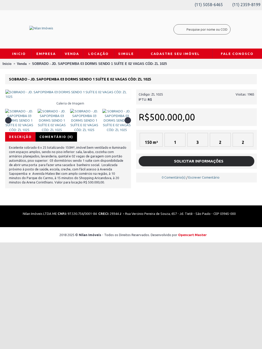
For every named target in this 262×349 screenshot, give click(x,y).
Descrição (20, 136)
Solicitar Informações (198, 161)
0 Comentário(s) (173, 177)
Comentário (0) (56, 136)
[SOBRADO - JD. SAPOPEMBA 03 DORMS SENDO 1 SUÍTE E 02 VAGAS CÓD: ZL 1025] (68, 94)
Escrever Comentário (204, 177)
